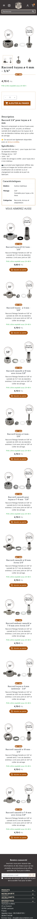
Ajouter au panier (17, 103)
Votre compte (7, 897)
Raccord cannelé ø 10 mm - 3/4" (18, 750)
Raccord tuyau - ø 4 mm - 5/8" (18, 309)
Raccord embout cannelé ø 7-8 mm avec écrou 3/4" (18, 624)
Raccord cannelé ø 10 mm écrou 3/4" (18, 561)
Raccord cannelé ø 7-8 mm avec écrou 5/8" (18, 813)
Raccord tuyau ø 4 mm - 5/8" (18, 435)
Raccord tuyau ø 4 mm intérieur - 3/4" (18, 687)
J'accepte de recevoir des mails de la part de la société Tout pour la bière (20, 879)
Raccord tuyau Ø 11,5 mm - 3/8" (18, 248)
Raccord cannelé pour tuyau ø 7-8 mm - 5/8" (18, 498)
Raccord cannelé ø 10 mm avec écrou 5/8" (18, 372)
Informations (7, 901)
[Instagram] (9, 5)
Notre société (7, 894)
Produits (5, 890)
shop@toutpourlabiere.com (23, 918)
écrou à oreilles (13, 142)
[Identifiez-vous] (28, 5)
